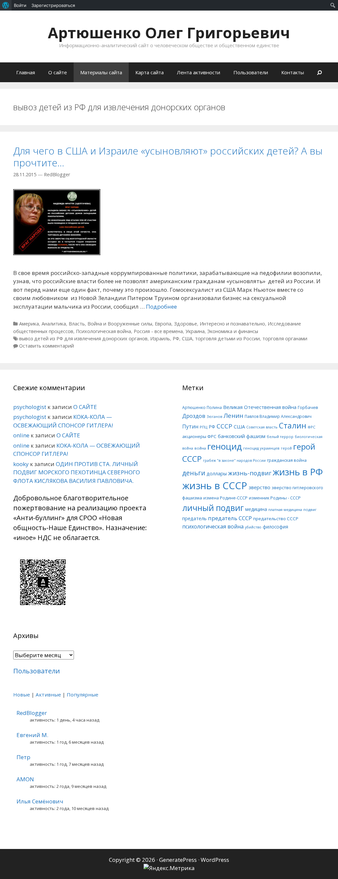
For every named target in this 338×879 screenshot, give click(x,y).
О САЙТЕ (85, 407)
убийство (253, 527)
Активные (48, 694)
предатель (194, 518)
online (21, 435)
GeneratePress (178, 859)
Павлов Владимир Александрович (278, 416)
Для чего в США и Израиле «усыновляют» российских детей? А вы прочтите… (167, 156)
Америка (29, 324)
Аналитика (54, 324)
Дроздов (193, 416)
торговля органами (284, 338)
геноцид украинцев (261, 448)
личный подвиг (213, 507)
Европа (163, 324)
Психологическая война (103, 331)
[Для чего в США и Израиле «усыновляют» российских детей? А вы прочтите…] (56, 253)
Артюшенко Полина (202, 407)
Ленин (233, 415)
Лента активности (198, 72)
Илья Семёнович (40, 801)
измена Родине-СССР (225, 498)
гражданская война (287, 460)
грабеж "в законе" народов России (234, 460)
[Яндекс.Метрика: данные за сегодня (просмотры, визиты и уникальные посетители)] (169, 868)
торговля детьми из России (227, 338)
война (200, 448)
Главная (25, 72)
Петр (23, 757)
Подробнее (161, 306)
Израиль (160, 338)
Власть (77, 324)
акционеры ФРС (199, 436)
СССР (224, 426)
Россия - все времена (158, 331)
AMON (25, 779)
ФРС (311, 426)
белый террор (280, 436)
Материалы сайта (101, 72)
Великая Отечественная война (259, 407)
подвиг (310, 509)
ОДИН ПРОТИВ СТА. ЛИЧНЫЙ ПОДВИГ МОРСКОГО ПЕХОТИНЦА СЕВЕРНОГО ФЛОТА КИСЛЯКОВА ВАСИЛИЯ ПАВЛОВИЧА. (76, 472)
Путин (190, 426)
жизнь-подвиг (249, 473)
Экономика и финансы (232, 331)
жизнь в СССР (214, 485)
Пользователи (250, 72)
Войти (20, 5)
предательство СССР (275, 519)
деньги (193, 472)
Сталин (292, 426)
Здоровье (185, 324)
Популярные (82, 694)
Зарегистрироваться (53, 5)
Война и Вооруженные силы (119, 324)
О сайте (57, 72)
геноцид (224, 446)
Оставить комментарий (46, 346)
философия (275, 527)
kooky (21, 464)
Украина (195, 331)
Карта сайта (149, 72)
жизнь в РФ (298, 471)
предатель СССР (230, 518)
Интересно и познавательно (232, 324)
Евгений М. (32, 735)
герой (286, 448)
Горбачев (308, 407)
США (187, 338)
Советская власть (262, 427)
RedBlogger (32, 713)
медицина (256, 509)
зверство (259, 487)
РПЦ (203, 426)
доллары (217, 473)
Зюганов (214, 416)
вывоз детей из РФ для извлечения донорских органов (83, 338)
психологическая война (213, 526)
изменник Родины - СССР (275, 498)
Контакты (292, 72)
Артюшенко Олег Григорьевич (169, 32)
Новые (21, 694)
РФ (176, 338)
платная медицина (285, 509)
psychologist (29, 407)
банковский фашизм (241, 436)
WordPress (215, 859)
